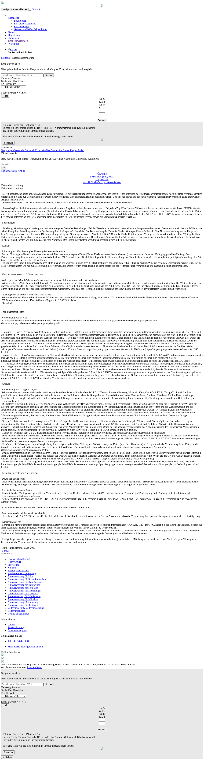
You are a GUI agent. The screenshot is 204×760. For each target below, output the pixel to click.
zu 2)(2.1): (102, 100)
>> (4, 168)
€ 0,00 (13, 49)
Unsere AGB (14, 561)
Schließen (8, 143)
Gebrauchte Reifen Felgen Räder (30, 29)
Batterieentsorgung (17, 630)
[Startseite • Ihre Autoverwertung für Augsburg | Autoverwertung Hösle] (2, 3)
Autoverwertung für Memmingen (24, 590)
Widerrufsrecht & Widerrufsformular (26, 608)
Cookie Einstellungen (18, 613)
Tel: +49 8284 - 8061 (18, 641)
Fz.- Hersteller (8, 83)
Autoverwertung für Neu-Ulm (23, 587)
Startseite (36, 9)
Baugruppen (20, 20)
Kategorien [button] (13, 17)
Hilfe (5, 96)
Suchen (48, 75)
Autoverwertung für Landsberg (23, 593)
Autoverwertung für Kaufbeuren (24, 585)
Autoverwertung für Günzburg (23, 602)
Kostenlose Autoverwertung (22, 573)
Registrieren (14, 35)
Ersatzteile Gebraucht (25, 23)
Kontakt (12, 32)
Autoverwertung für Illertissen (23, 605)
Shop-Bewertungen (18, 40)
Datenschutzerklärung (19, 559)
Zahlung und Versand (18, 570)
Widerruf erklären (16, 610)
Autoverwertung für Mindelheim (24, 596)
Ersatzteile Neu (21, 26)
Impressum (13, 564)
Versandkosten (114, 182)
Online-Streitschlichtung (16, 626)
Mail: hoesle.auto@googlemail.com (25, 646)
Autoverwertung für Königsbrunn (25, 582)
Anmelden (13, 38)
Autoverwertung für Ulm (20, 576)
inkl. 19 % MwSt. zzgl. (95, 182)
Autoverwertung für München (23, 599)
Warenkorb (13, 43)
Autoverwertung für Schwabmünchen (27, 579)
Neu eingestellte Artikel (13, 170)
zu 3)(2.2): (102, 106)
